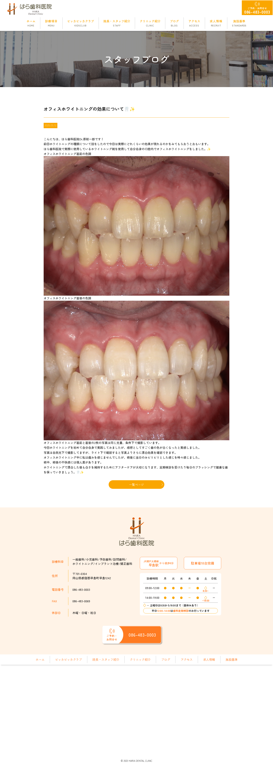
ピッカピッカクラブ (68, 659)
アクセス (187, 659)
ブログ (165, 659)
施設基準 (232, 659)
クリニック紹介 (140, 659)
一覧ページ (136, 484)
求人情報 (209, 659)
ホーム (40, 659)
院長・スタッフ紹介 (105, 659)
